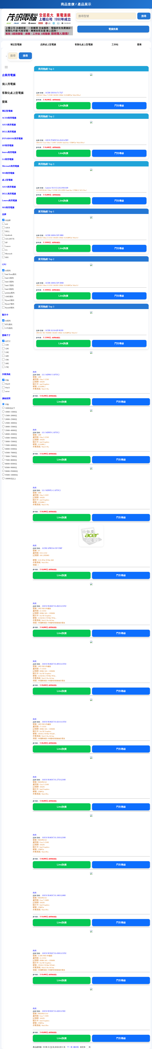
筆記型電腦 (16, 44)
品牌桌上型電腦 (48, 44)
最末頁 (76, 1047)
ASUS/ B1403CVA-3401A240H (54, 895)
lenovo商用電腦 (9, 152)
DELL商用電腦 (9, 132)
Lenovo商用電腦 (9, 200)
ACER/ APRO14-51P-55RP (52, 548)
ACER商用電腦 (9, 118)
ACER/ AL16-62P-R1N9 (54, 330)
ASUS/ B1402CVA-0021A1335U (54, 606)
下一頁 (69, 1047)
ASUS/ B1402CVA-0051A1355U (54, 664)
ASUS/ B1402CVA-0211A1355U (54, 722)
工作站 (115, 44)
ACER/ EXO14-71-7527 (54, 93)
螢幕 (139, 44)
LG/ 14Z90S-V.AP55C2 (50, 375)
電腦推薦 (113, 29)
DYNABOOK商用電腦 (12, 138)
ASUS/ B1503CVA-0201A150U (54, 1011)
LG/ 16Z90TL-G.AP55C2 (51, 490)
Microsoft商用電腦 (10, 166)
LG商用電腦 (7, 159)
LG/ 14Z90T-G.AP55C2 (50, 432)
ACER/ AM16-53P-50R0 (54, 235)
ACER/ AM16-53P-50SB (54, 283)
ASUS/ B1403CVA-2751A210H (54, 780)
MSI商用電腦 (8, 173)
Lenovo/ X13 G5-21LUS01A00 (56, 188)
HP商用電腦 (7, 145)
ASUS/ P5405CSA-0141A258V (57, 140)
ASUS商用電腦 (9, 125)
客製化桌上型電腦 (84, 44)
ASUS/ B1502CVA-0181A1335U (54, 953)
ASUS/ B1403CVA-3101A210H (54, 837)
